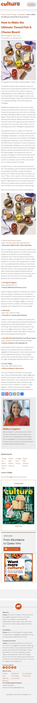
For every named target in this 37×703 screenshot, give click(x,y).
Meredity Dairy (8, 338)
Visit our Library (13, 549)
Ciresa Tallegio (7, 363)
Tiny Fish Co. (6, 315)
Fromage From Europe (18, 460)
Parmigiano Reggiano (10, 282)
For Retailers (15, 676)
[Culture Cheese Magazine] (18, 606)
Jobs (4, 676)
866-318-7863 (9, 685)
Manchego (6, 310)
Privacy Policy (26, 676)
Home (3, 14)
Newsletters (15, 673)
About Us (5, 681)
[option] (4, 463)
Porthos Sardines (8, 343)
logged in (11, 477)
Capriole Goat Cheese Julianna (11, 240)
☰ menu (32, 4)
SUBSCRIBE (18, 526)
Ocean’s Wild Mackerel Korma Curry (14, 287)
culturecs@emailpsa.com (16, 687)
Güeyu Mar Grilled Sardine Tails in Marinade (16, 245)
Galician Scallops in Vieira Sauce (13, 368)
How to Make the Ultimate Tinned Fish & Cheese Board (16, 27)
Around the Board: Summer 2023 (4, 463)
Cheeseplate (21, 14)
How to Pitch (15, 678)
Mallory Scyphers (6, 35)
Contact (5, 673)
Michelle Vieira (5, 107)
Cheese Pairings (11, 14)
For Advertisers (27, 673)
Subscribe (5, 678)
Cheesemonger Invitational (12, 145)
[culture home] (10, 5)
